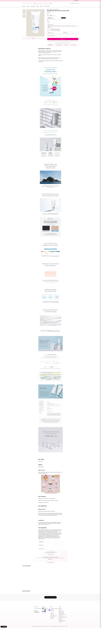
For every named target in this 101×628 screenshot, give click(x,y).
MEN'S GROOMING (61, 612)
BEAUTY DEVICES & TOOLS (62, 614)
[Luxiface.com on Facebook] (35, 612)
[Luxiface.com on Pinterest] (38, 612)
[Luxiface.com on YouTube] (37, 612)
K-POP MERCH (61, 615)
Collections (51, 9)
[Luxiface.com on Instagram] (34, 612)
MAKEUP (60, 609)
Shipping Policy (41, 541)
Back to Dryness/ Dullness (51, 597)
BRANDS (60, 619)
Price (48, 13)
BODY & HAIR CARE (61, 613)
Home (48, 9)
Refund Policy (59, 626)
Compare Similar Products (51, 554)
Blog (51, 612)
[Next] (24, 35)
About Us (63, 626)
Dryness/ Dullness (56, 9)
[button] (63, 41)
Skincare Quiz (52, 609)
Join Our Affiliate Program (53, 615)
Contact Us (66, 626)
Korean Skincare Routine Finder (54, 608)
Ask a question (41, 548)
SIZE (47, 20)
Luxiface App (52, 613)
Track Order (51, 614)
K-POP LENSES (61, 618)
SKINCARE (60, 608)
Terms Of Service (46, 626)
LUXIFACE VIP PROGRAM (62, 620)
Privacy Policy (50, 626)
